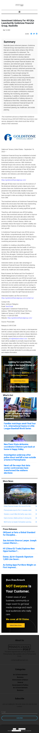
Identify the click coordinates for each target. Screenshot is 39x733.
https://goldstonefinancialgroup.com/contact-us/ (17, 298)
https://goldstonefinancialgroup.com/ (13, 180)
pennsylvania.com (16, 730)
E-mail (3, 712)
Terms (14, 729)
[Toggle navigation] (19, 12)
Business (20, 677)
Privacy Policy (21, 729)
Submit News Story (19, 381)
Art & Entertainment (20, 675)
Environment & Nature (20, 680)
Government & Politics (20, 685)
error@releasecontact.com (18, 339)
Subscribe (19, 718)
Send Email (9, 306)
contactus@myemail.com (19, 660)
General (20, 682)
